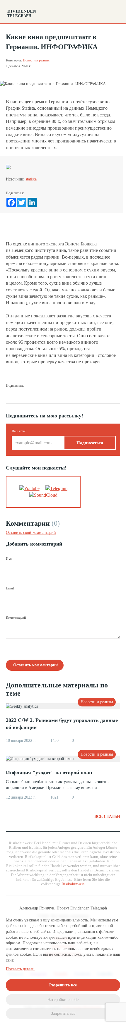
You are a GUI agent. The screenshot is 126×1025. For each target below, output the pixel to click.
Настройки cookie (63, 1000)
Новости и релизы (36, 60)
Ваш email (19, 431)
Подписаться (89, 443)
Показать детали (20, 969)
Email (10, 588)
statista (31, 179)
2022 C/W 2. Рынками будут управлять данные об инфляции (62, 723)
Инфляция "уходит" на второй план (49, 772)
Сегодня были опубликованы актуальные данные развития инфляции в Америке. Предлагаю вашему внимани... (57, 785)
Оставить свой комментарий (31, 532)
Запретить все (63, 1013)
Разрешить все (63, 985)
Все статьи (107, 816)
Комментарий (16, 617)
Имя (9, 559)
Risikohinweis (73, 884)
